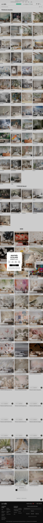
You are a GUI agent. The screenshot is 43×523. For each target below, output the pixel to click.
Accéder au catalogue (14, 265)
